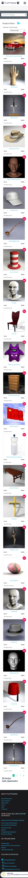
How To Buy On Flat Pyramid (9, 823)
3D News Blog (5, 843)
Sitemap (3, 847)
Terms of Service (5, 800)
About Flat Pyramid (6, 798)
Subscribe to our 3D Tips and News (10, 845)
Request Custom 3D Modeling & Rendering (12, 820)
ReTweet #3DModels (9, 860)
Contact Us (4, 809)
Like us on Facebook (9, 863)
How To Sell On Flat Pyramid (9, 825)
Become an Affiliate (6, 834)
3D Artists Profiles (6, 827)
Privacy (3, 805)
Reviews (3, 830)
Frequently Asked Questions (8, 832)
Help (2, 807)
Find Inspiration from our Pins (12, 869)
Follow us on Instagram (10, 866)
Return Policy (4, 803)
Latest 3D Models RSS (7, 849)
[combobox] (14, 14)
